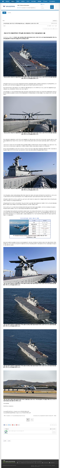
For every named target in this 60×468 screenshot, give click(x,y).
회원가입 (43, 4)
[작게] (48, 29)
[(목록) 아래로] (52, 29)
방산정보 (7, 1)
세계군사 (23, 1)
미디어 (28, 1)
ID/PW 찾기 (52, 4)
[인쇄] (55, 29)
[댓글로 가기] (53, 29)
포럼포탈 (39, 1)
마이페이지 (53, 1)
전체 (4, 12)
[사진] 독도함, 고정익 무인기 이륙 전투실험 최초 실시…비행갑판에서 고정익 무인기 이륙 (21, 23)
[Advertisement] (30, 17)
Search (45, 1)
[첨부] (56, 29)
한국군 (18, 1)
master (4, 25)
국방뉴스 (13, 1)
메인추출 (9, 12)
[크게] (47, 29)
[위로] (50, 29)
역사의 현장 (33, 1)
